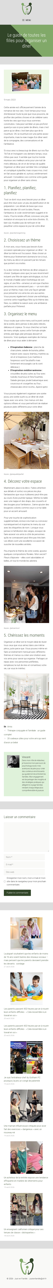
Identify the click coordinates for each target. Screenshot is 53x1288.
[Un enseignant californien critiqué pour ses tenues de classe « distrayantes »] (26, 1223)
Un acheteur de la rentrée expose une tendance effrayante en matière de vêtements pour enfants (26, 1180)
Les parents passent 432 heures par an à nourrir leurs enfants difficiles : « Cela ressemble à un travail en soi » (26, 1012)
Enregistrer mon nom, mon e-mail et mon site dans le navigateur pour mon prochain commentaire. (26, 881)
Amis (9, 726)
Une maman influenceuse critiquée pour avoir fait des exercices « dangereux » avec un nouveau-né (25, 1129)
